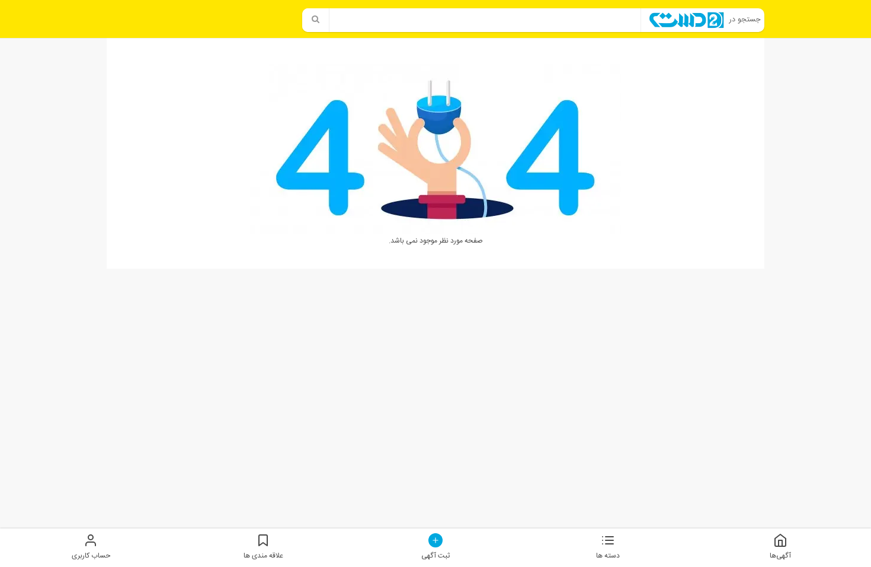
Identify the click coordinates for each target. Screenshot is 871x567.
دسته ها (608, 555)
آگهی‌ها (780, 555)
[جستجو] (315, 20)
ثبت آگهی (435, 555)
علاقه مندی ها (263, 555)
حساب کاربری (91, 555)
